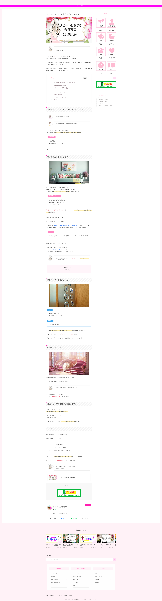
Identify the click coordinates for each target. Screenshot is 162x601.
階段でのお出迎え (58, 94)
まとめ (55, 99)
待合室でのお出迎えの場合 (60, 85)
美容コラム (75, 579)
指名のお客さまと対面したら (61, 87)
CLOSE (85, 78)
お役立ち (97, 579)
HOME (47, 595)
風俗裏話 (97, 582)
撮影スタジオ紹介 (55, 579)
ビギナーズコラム (77, 576)
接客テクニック (98, 576)
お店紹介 (53, 576)
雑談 (74, 585)
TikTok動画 (75, 582)
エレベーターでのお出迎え (60, 92)
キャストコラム (76, 573)
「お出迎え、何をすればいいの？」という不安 (64, 82)
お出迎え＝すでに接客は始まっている (62, 97)
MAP (52, 585)
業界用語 (97, 573)
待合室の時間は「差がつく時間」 (62, 88)
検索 (115, 559)
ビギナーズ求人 (54, 573)
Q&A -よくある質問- (55, 582)
